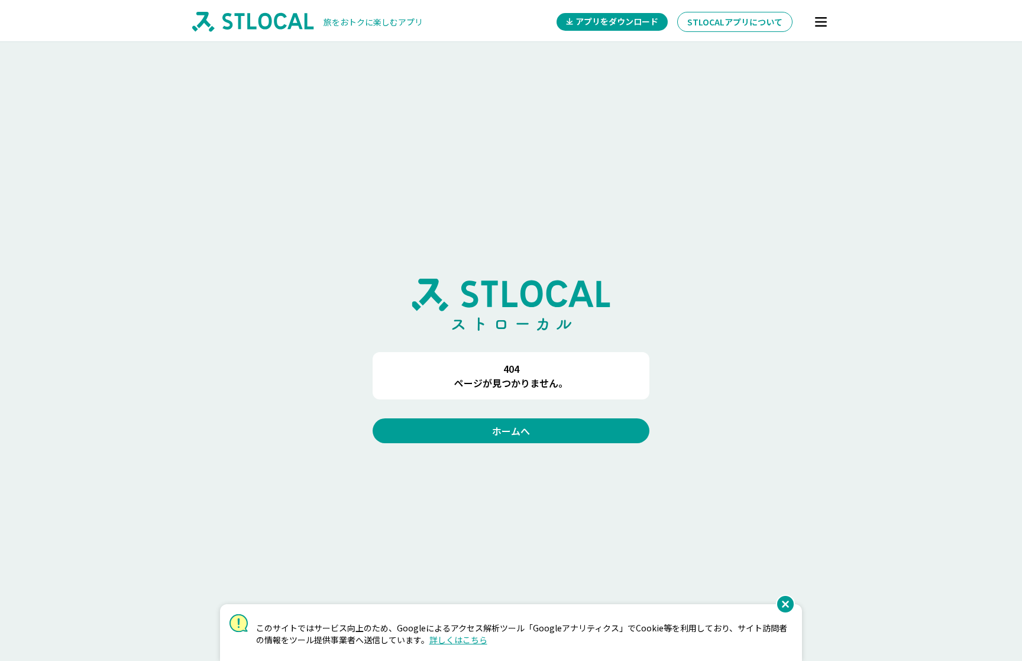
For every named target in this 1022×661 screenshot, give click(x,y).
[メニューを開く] (820, 21)
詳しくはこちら (458, 640)
